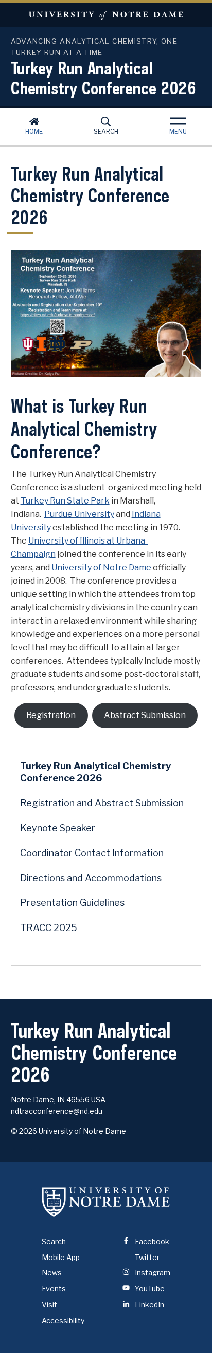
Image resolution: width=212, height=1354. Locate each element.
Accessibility (63, 1320)
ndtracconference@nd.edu (56, 1111)
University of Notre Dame (106, 15)
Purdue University (79, 514)
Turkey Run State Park (65, 501)
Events (54, 1288)
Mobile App (61, 1257)
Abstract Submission (145, 715)
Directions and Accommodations (91, 878)
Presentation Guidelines (72, 902)
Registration (51, 715)
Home (34, 132)
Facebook (151, 1241)
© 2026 (24, 1131)
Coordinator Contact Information (92, 852)
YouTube (149, 1288)
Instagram (151, 1272)
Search (106, 132)
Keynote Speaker (57, 828)
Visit (49, 1304)
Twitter (146, 1257)
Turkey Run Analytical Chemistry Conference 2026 (103, 77)
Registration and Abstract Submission (102, 803)
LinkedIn (148, 1304)
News (52, 1272)
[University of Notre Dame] (106, 1202)
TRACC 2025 (48, 927)
